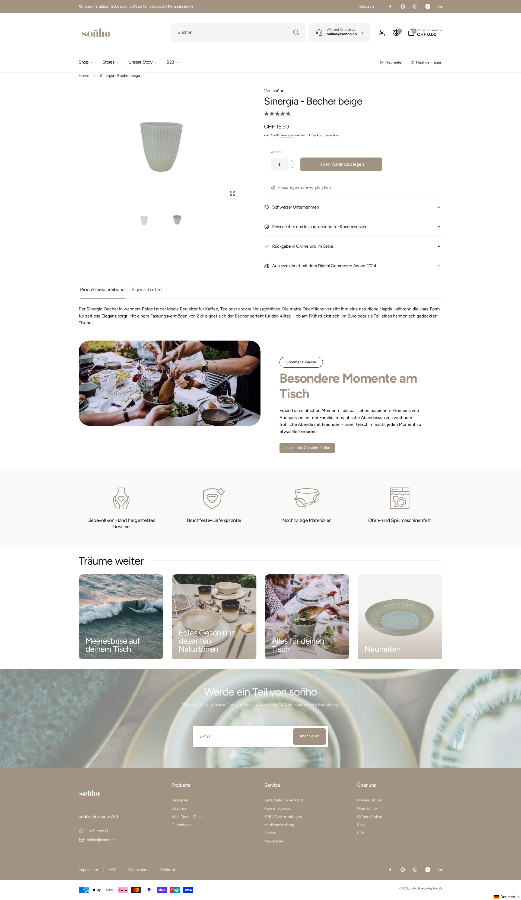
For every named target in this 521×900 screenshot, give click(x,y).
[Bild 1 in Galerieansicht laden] (144, 220)
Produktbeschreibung (102, 289)
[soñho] (89, 801)
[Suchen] (296, 32)
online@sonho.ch (102, 840)
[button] (425, 33)
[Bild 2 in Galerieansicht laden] (177, 220)
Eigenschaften (147, 289)
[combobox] (238, 32)
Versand (287, 135)
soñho (274, 90)
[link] (137, 7)
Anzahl (276, 152)
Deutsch (366, 6)
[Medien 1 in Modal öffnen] (160, 145)
